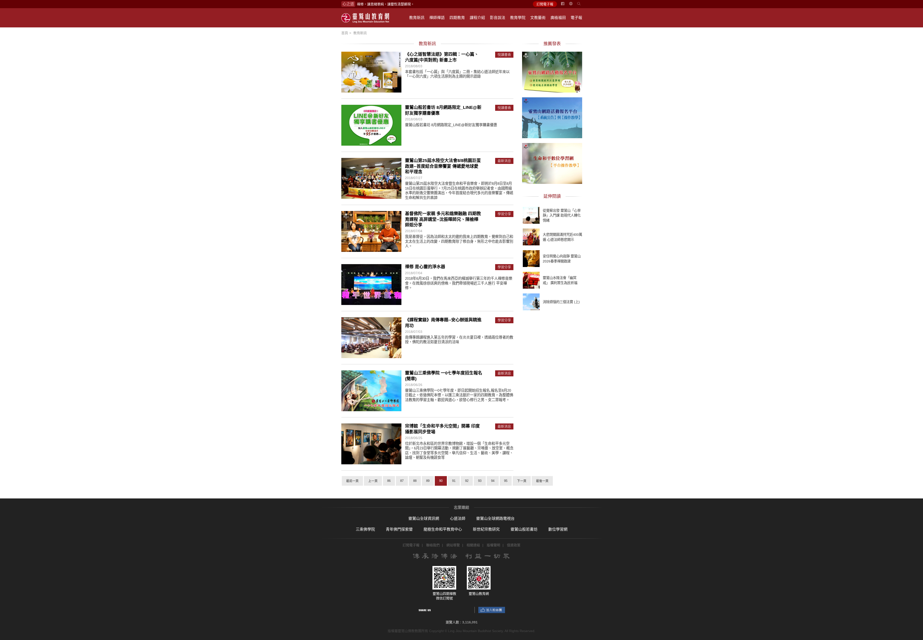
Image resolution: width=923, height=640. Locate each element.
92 (466, 481)
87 (402, 481)
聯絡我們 (433, 545)
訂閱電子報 (544, 4)
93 (479, 481)
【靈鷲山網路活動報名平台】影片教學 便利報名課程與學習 (552, 71)
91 (453, 481)
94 (492, 481)
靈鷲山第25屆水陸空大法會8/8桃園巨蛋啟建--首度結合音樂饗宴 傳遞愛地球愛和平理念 (443, 166)
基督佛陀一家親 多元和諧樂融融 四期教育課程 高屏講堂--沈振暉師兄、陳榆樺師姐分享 (443, 219)
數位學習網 (558, 529)
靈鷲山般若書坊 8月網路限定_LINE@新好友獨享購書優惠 (451, 125)
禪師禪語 (437, 18)
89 (428, 481)
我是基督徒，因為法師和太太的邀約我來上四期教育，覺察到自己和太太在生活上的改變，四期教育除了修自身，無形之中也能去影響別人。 (459, 241)
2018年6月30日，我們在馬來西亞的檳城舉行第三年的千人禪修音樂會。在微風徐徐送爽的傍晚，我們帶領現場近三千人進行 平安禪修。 (458, 283)
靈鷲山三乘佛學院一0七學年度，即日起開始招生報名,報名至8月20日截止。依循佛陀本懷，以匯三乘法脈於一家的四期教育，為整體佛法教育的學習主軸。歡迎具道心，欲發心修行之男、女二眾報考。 (459, 395)
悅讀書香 (504, 54)
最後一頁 (542, 481)
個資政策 (513, 545)
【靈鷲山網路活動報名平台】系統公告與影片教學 (552, 117)
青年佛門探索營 (399, 529)
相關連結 (473, 545)
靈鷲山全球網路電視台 (495, 518)
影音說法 (497, 18)
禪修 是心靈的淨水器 (425, 266)
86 (389, 481)
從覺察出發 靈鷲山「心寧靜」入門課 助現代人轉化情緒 (562, 215)
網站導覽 (453, 545)
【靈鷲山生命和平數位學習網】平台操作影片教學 (552, 162)
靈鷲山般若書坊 (524, 529)
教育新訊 (416, 18)
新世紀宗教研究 (486, 529)
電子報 (576, 18)
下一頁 (521, 481)
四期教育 (457, 18)
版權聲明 (493, 545)
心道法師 (457, 518)
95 (505, 481)
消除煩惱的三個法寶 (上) (561, 302)
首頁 (344, 33)
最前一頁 (352, 481)
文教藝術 (538, 18)
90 (441, 481)
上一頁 (373, 481)
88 (415, 481)
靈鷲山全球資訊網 (423, 518)
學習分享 (504, 214)
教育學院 (517, 18)
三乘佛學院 (365, 529)
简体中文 (573, 5)
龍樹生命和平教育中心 (443, 529)
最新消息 (504, 161)
